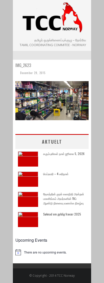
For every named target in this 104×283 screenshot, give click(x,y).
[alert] (52, 252)
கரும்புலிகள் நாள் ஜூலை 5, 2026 (64, 153)
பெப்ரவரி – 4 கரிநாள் (56, 174)
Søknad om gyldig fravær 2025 (62, 214)
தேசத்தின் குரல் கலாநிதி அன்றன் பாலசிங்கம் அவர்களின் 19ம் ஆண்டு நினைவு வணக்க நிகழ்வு (63, 198)
